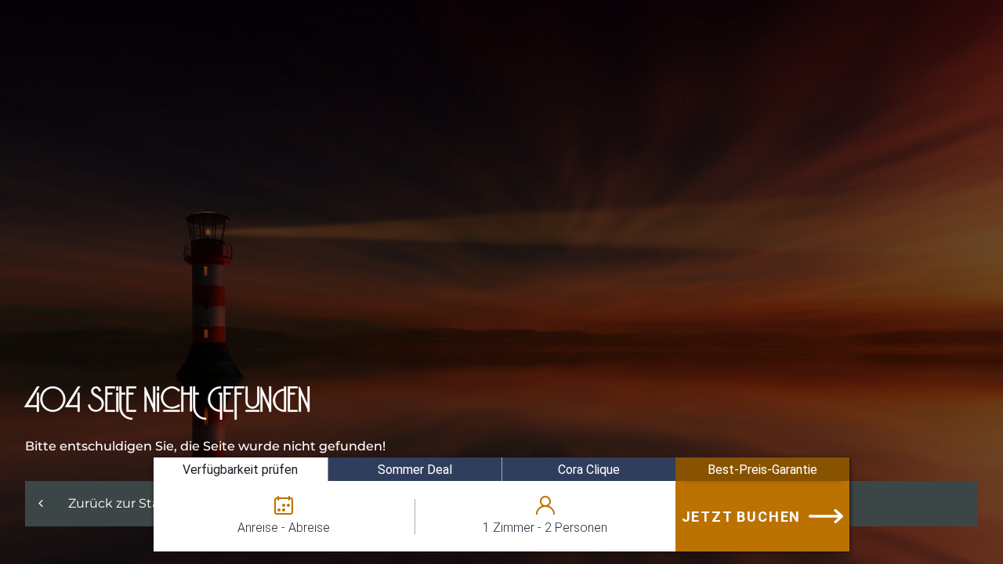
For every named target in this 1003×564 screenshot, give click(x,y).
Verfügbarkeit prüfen (240, 469)
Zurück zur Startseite (134, 503)
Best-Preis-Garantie (762, 469)
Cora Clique (589, 469)
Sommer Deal (415, 469)
